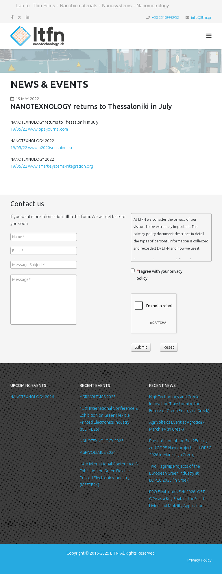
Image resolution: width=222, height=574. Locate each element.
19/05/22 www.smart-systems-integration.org (51, 166)
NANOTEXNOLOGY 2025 (101, 440)
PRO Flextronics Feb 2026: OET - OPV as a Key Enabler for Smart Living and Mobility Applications (178, 498)
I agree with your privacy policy (159, 275)
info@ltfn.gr (201, 17)
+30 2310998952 (165, 17)
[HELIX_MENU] (209, 35)
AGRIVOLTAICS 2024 (98, 452)
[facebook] (12, 17)
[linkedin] (27, 17)
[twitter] (20, 17)
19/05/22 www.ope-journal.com (39, 129)
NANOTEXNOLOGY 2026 (32, 396)
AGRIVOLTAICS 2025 (98, 396)
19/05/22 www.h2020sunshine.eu (41, 147)
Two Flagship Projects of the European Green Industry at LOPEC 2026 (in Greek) (174, 473)
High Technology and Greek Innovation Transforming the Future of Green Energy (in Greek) (179, 403)
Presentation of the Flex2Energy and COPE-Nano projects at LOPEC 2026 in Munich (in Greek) (180, 447)
